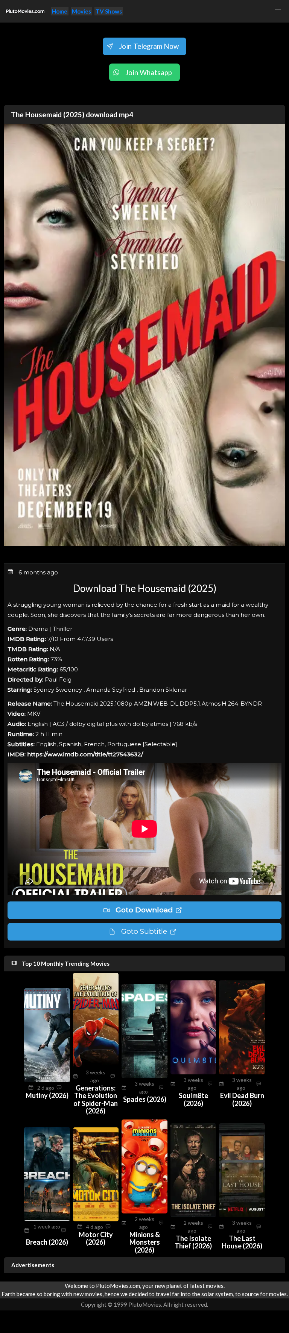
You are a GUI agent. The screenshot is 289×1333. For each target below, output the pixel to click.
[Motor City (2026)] (96, 1219)
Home (59, 11)
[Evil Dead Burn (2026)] (242, 1072)
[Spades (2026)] (144, 1075)
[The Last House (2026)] (242, 1215)
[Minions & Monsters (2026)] (144, 1211)
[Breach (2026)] (47, 1218)
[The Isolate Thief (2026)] (193, 1215)
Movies (81, 11)
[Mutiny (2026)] (47, 1080)
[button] (277, 11)
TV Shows (109, 11)
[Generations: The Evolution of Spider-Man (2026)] (96, 1064)
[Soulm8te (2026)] (193, 1072)
